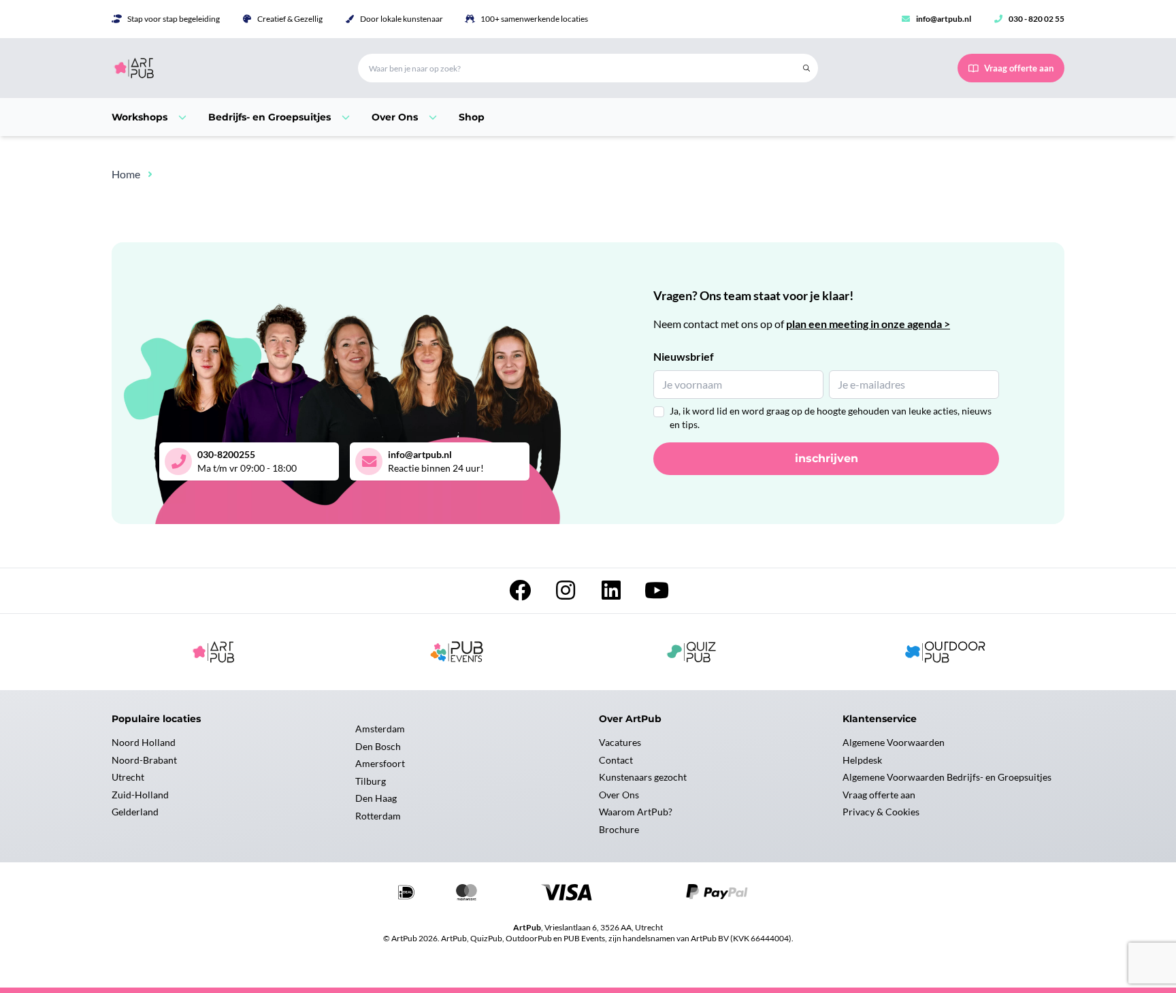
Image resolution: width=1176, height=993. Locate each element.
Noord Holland (144, 742)
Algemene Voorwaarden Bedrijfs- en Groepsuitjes (947, 777)
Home (126, 173)
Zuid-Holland (140, 794)
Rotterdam (378, 815)
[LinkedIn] (612, 593)
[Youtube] (657, 593)
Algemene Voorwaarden (894, 742)
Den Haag (376, 798)
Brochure (619, 829)
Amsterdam (380, 728)
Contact (616, 760)
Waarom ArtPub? (635, 811)
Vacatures (620, 742)
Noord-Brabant (144, 760)
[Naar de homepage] (218, 68)
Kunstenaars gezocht (643, 777)
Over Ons (619, 794)
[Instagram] (566, 593)
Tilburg (370, 781)
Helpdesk (862, 760)
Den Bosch (378, 746)
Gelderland (135, 811)
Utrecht (128, 777)
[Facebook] (521, 593)
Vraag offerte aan (879, 794)
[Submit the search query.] (806, 68)
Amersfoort (380, 763)
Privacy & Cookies (881, 811)
